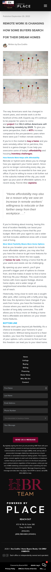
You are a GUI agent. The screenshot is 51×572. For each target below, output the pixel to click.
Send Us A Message (25, 440)
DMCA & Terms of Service (27, 569)
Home (25, 357)
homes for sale (12, 260)
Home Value (25, 375)
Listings (25, 360)
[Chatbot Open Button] (44, 565)
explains (32, 182)
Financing (25, 371)
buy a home (33, 141)
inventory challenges (21, 153)
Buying (25, 364)
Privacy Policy (10, 569)
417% (31, 130)
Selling (25, 368)
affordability (35, 150)
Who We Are (25, 379)
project (10, 124)
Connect (25, 382)
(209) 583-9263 (21, 534)
